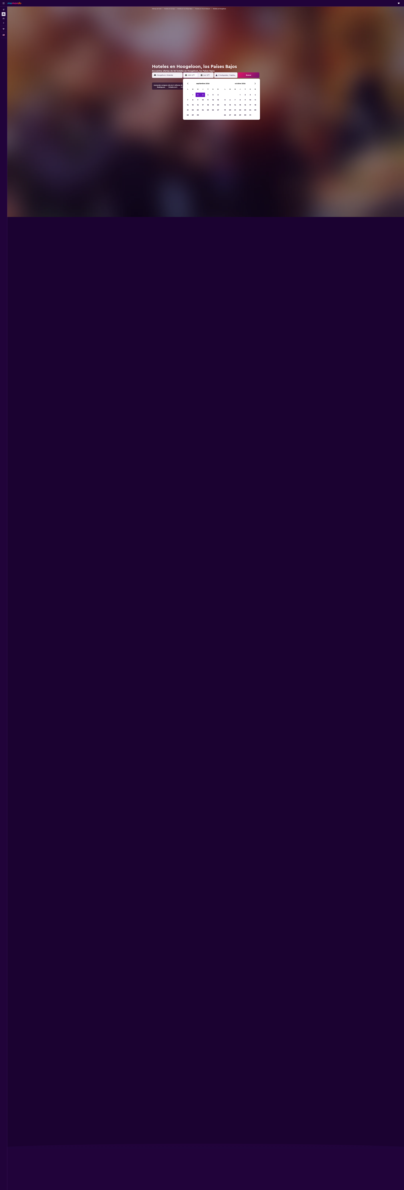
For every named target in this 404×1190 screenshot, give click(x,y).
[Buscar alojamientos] (3, 14)
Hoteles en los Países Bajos (185, 8)
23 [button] (198, 110)
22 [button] (193, 110)
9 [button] (197, 100)
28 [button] (188, 115)
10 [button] (203, 100)
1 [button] (192, 95)
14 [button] (188, 105)
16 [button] (198, 105)
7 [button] (187, 100)
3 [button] (202, 95)
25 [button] (208, 110)
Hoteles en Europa (169, 8)
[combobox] (169, 75)
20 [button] (218, 105)
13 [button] (218, 100)
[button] (3, 3)
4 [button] (207, 95)
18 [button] (208, 105)
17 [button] (203, 105)
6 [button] (218, 95)
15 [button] (193, 105)
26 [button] (213, 110)
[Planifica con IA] (3, 23)
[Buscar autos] (3, 18)
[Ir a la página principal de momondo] (14, 3)
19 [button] (213, 105)
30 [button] (198, 115)
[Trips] (3, 29)
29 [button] (193, 115)
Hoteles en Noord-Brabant (202, 8)
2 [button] (197, 95)
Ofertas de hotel (156, 8)
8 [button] (192, 100)
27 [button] (218, 110)
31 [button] (250, 115)
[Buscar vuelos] (3, 10)
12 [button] (213, 100)
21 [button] (188, 110)
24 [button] (203, 110)
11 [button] (208, 100)
